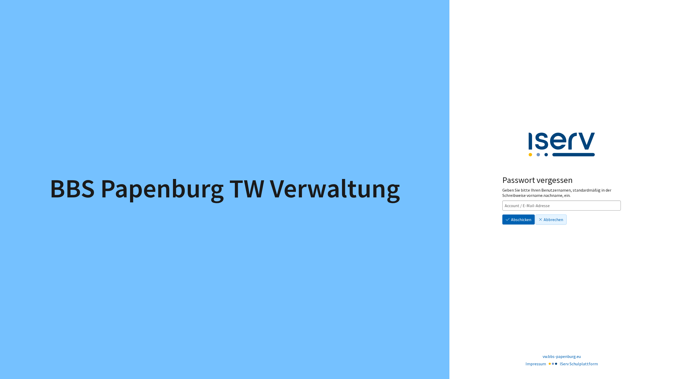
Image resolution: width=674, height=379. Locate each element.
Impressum (536, 363)
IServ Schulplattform (579, 363)
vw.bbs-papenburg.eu (562, 356)
